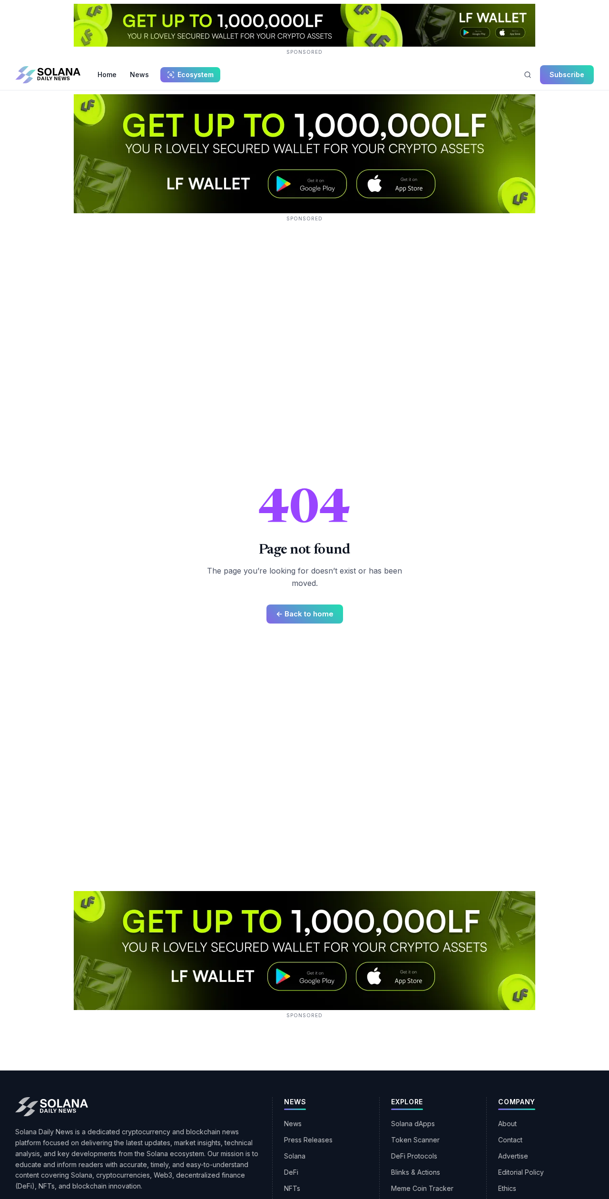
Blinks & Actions (415, 1172)
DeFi (291, 1172)
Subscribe (567, 74)
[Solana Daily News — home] (47, 74)
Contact (510, 1140)
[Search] (527, 74)
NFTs (292, 1188)
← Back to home (305, 613)
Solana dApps (413, 1124)
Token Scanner (415, 1140)
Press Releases (308, 1140)
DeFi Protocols (414, 1156)
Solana (294, 1156)
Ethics (507, 1188)
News (139, 74)
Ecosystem (195, 74)
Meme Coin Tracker (422, 1188)
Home (107, 74)
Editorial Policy (521, 1172)
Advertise (513, 1156)
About (507, 1124)
